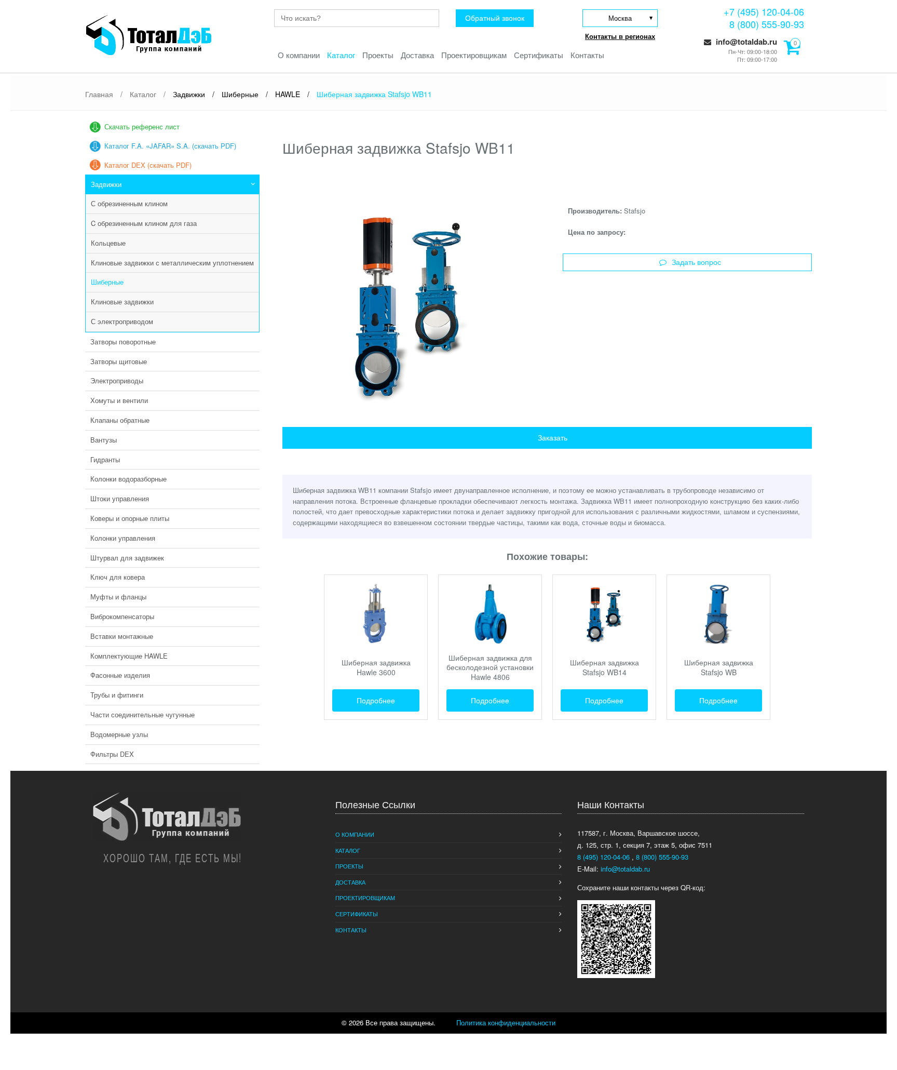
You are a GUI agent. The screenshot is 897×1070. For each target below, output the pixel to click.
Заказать (552, 438)
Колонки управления (122, 538)
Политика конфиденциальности (505, 1022)
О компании (299, 54)
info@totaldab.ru (745, 41)
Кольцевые (108, 243)
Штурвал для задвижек (127, 558)
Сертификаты (538, 54)
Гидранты (105, 459)
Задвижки (106, 184)
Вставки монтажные (121, 636)
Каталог (341, 54)
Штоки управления (119, 498)
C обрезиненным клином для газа (144, 223)
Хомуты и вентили (119, 400)
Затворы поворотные (123, 341)
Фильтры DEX (112, 754)
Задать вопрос (696, 262)
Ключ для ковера (117, 577)
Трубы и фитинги (116, 695)
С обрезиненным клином (129, 203)
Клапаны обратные (120, 420)
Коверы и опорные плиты (129, 518)
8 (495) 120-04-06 (604, 857)
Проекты (377, 54)
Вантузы (103, 440)
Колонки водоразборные (128, 479)
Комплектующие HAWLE (129, 656)
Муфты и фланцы (118, 596)
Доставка (417, 54)
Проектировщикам (474, 54)
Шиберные (107, 282)
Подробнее (376, 700)
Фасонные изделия (120, 675)
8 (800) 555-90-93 (766, 24)
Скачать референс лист (142, 126)
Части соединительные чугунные (142, 714)
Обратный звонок (494, 18)
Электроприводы (116, 380)
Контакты (587, 54)
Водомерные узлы (119, 734)
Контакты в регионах (620, 36)
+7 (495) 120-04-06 (764, 11)
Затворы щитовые (118, 361)
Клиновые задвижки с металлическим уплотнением (172, 263)
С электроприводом (122, 321)
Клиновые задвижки (122, 301)
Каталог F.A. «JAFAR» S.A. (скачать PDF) (170, 146)
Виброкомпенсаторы (122, 616)
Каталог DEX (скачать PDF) (148, 165)
